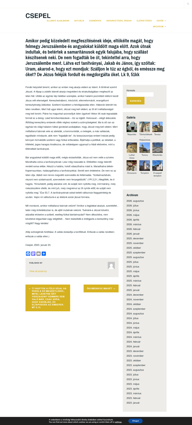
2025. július (132, 261)
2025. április (133, 276)
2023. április (133, 388)
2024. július (132, 318)
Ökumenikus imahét (99, 288)
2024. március (134, 337)
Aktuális (79, 20)
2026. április (133, 219)
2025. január (133, 290)
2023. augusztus (135, 369)
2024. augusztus (135, 313)
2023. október (134, 360)
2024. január (133, 346)
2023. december (135, 351)
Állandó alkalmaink (58, 20)
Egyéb (160, 20)
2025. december (135, 238)
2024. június (133, 322)
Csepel (38, 15)
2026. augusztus (135, 200)
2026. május (133, 214)
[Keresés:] (188, 4)
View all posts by (38, 271)
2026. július (132, 205)
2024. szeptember (136, 308)
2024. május (133, 327)
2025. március (134, 280)
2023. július (132, 374)
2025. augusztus (135, 257)
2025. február (134, 285)
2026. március (134, 224)
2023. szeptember (136, 365)
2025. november (135, 243)
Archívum (158, 26)
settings (118, 422)
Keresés (131, 90)
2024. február (134, 341)
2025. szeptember (136, 252)
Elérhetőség (144, 20)
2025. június (133, 266)
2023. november (135, 355)
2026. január (133, 233)
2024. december (135, 294)
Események (95, 20)
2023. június (133, 379)
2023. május (133, 383)
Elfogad (135, 421)
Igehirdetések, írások (119, 20)
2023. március (134, 393)
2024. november (135, 299)
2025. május (133, 271)
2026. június (133, 210)
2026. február (134, 229)
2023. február (134, 398)
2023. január (133, 402)
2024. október (134, 304)
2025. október (134, 247)
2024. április (133, 332)
